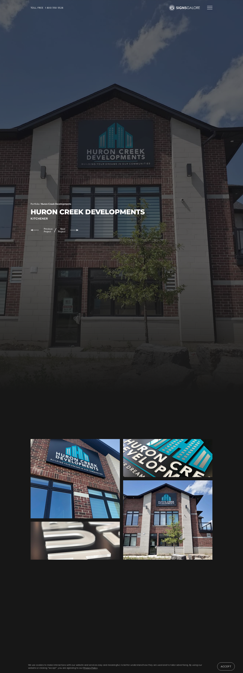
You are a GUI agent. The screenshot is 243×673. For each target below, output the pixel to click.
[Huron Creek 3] (167, 458)
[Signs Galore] (185, 8)
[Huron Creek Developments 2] (167, 520)
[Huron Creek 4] (75, 478)
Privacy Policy (90, 668)
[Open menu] (209, 8)
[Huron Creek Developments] (75, 541)
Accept (226, 666)
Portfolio (35, 204)
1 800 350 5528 (54, 7)
